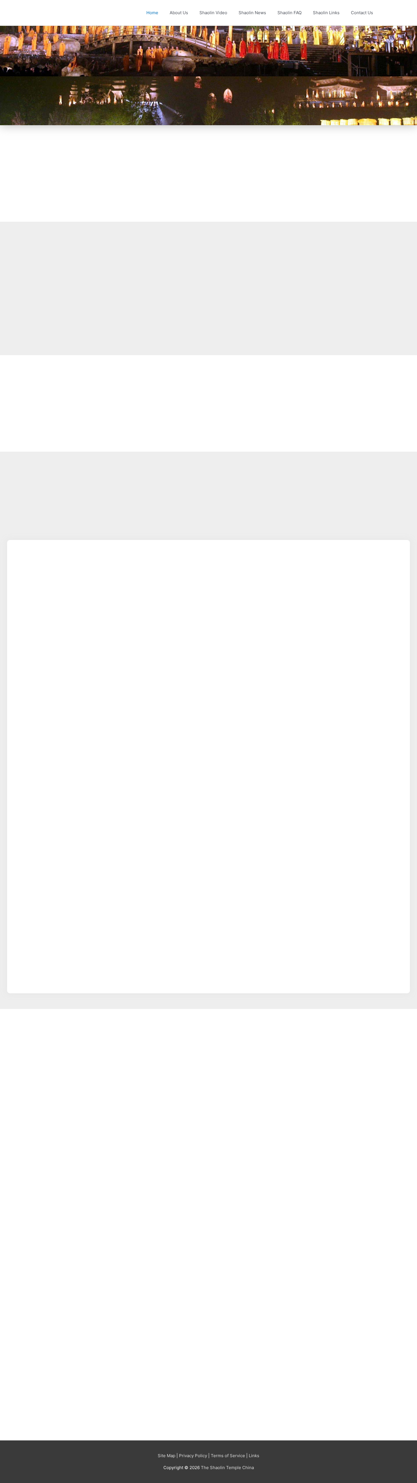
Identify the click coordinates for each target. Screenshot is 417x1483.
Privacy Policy (193, 1455)
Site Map (166, 1455)
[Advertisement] (179, 173)
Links (254, 1455)
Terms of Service (228, 1455)
